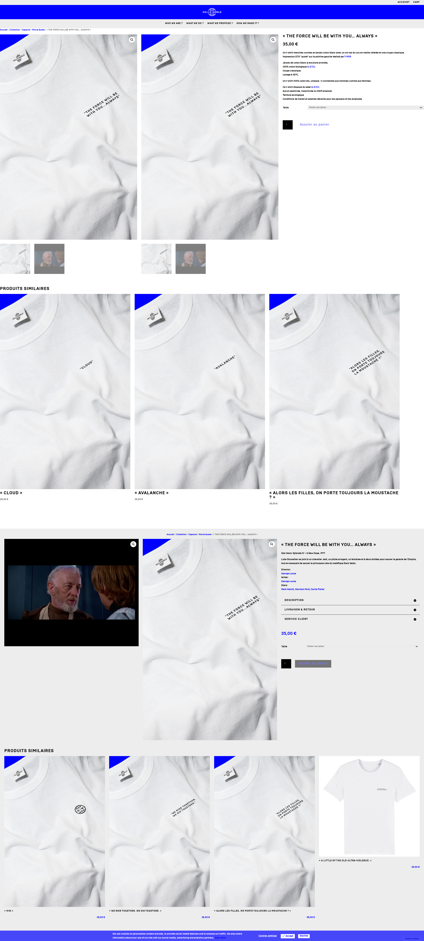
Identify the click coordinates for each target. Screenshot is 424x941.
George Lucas (288, 573)
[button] (132, 40)
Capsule (26, 30)
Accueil (4, 30)
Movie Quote (38, 30)
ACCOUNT (404, 2)
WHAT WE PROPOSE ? (220, 23)
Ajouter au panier (314, 125)
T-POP (347, 57)
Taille (286, 107)
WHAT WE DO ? (195, 23)
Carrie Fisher (317, 589)
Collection (15, 30)
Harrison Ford (302, 589)
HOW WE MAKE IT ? (248, 23)
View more (220, 938)
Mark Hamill (287, 589)
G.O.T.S (311, 67)
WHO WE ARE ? (174, 23)
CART (416, 2)
